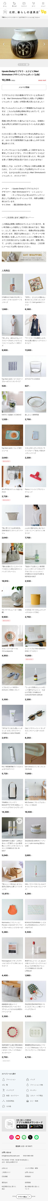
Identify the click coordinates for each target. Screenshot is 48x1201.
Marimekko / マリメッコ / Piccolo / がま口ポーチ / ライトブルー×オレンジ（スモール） (12, 924)
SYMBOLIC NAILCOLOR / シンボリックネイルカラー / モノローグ (12, 299)
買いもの (14, 6)
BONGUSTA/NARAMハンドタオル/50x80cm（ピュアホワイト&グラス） (35, 924)
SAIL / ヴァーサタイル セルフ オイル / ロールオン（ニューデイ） (35, 886)
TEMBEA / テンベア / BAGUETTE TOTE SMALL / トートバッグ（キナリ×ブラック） (12, 804)
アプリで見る (22, 1197)
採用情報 (28, 1182)
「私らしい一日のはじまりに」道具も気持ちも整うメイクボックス (12, 886)
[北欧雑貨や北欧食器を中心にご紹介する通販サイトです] (24, 12)
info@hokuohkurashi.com (11, 1156)
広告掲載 (5, 1176)
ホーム (4, 6)
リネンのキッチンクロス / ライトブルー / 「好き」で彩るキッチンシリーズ (35, 450)
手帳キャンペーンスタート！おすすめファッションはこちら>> (21, 17)
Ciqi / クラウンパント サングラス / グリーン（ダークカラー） (35, 730)
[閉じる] (29, 1196)
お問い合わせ (29, 1172)
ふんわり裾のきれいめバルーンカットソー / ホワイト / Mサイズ (35, 530)
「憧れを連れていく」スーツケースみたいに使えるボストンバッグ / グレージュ (12, 568)
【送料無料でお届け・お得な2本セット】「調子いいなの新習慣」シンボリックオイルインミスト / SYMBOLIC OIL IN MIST (12, 846)
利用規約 (28, 1176)
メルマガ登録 (24, 87)
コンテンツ (24, 6)
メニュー (43, 6)
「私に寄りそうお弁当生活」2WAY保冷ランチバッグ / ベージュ (12, 530)
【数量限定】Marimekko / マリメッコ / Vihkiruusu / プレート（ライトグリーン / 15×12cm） (35, 1047)
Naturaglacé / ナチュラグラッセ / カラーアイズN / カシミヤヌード (12, 963)
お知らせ (5, 1168)
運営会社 (5, 1182)
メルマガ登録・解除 (31, 1168)
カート (33, 6)
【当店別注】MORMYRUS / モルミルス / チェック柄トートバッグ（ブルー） (35, 1006)
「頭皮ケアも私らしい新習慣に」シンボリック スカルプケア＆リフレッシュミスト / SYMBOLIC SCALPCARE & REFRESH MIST (35, 571)
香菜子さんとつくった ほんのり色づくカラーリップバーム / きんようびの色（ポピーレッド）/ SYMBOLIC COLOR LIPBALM (35, 966)
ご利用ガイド (6, 1172)
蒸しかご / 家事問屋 (32, 415)
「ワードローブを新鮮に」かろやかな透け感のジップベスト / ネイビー (35, 340)
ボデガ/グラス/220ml (32, 379)
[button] (3, 44)
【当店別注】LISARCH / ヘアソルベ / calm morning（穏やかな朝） (35, 843)
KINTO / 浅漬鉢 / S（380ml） (12, 415)
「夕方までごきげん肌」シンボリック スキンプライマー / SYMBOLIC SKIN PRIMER (12, 730)
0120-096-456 (28, 1156)
